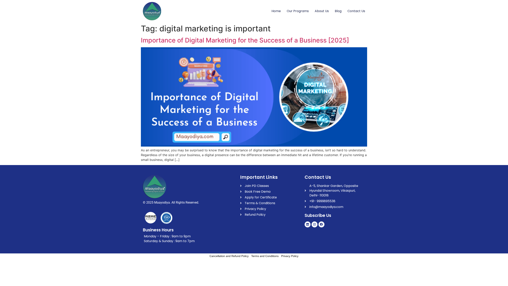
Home (276, 11)
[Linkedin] (308, 224)
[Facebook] (321, 224)
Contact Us (356, 11)
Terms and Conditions (265, 256)
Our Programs (298, 11)
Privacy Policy (289, 256)
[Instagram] (315, 224)
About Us (322, 11)
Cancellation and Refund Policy (229, 256)
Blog (338, 11)
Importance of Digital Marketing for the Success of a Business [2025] (245, 40)
